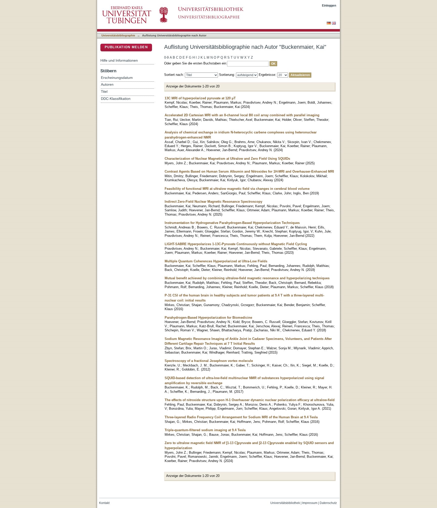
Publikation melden (126, 47)
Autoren (107, 84)
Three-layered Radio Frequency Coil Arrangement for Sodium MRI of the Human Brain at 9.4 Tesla (241, 417)
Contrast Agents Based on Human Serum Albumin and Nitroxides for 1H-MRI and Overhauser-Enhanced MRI (249, 171)
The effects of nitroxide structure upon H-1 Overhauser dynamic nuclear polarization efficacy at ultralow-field (250, 400)
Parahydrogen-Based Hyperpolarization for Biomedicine (208, 317)
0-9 (166, 57)
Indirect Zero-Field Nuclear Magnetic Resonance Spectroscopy (213, 201)
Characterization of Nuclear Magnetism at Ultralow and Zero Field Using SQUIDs (227, 158)
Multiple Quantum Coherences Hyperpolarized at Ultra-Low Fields (216, 261)
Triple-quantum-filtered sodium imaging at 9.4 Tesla (205, 430)
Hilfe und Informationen (119, 60)
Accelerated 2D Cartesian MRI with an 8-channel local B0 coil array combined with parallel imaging (242, 115)
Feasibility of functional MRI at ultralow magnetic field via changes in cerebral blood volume (237, 189)
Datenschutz (328, 503)
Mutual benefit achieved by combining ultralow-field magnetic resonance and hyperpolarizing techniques (247, 278)
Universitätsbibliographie (118, 35)
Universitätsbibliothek (285, 503)
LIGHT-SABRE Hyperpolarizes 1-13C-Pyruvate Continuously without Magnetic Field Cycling (236, 244)
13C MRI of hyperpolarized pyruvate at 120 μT (200, 98)
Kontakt (104, 503)
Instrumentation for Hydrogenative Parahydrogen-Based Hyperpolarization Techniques (232, 223)
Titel (104, 92)
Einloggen (329, 5)
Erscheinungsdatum (117, 78)
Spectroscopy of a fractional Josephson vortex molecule (209, 361)
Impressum (309, 503)
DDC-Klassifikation (115, 99)
